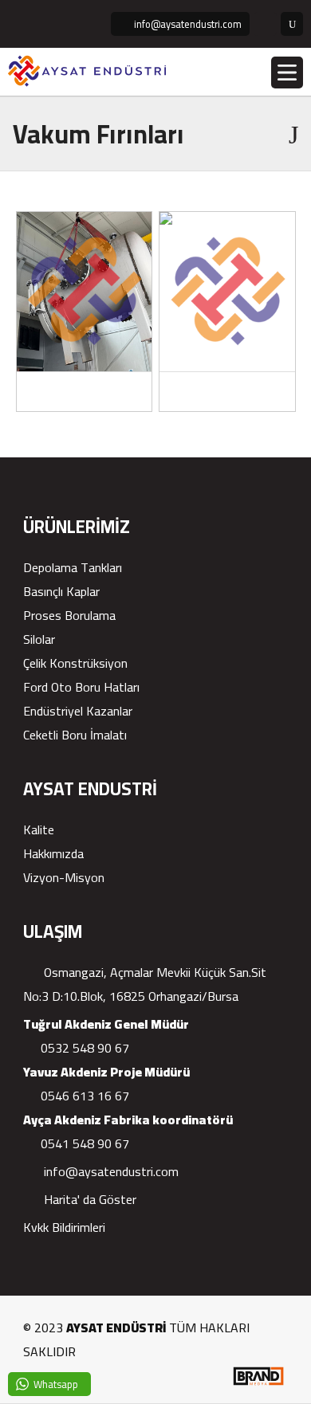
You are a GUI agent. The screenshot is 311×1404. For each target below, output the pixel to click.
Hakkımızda (53, 853)
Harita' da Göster (88, 1199)
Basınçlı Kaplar (61, 591)
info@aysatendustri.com (110, 1171)
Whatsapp (55, 1384)
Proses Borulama (69, 615)
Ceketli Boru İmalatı (75, 735)
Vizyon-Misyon (63, 877)
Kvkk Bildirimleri (64, 1227)
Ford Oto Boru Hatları (81, 687)
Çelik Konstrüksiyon (75, 663)
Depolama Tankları (72, 567)
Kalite (38, 829)
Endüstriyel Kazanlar (77, 711)
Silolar (39, 639)
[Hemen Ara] (265, 24)
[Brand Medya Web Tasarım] (258, 1383)
